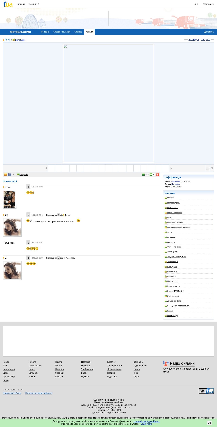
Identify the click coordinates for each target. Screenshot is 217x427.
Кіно (136, 373)
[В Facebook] (9, 174)
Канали (89, 32)
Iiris (7, 39)
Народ (32, 369)
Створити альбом (61, 32)
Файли (32, 376)
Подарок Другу (173, 203)
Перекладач (9, 369)
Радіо (5, 380)
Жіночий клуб (173, 296)
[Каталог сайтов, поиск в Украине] (206, 389)
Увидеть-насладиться (176, 257)
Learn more (146, 424)
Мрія (169, 217)
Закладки (138, 362)
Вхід (196, 4)
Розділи (33, 4)
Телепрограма (114, 365)
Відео (5, 373)
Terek (7, 187)
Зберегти (24, 175)
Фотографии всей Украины (178, 227)
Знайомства (87, 369)
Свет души (172, 266)
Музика (85, 376)
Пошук (58, 362)
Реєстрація (208, 4)
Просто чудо (172, 316)
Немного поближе (174, 212)
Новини (111, 373)
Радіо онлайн (182, 363)
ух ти (169, 232)
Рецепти (59, 376)
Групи (136, 376)
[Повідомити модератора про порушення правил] (157, 174)
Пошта (6, 362)
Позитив (170, 198)
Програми (86, 362)
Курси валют (140, 365)
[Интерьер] (108, 103)
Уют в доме (172, 252)
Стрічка (78, 32)
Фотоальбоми (114, 369)
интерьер (20, 40)
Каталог (111, 362)
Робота (32, 362)
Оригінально (172, 208)
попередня (194, 39)
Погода (58, 365)
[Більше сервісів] (13, 174)
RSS (5, 365)
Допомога (209, 32)
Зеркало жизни (173, 286)
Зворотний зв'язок (12, 393)
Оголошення (35, 365)
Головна (21, 4)
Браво (170, 311)
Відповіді (112, 376)
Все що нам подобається (178, 306)
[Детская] (122, 168)
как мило (171, 242)
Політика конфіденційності (38, 393)
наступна (205, 39)
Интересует (172, 281)
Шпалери (33, 373)
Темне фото (172, 262)
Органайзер (9, 376)
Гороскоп (85, 365)
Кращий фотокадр (175, 222)
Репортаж (171, 276)
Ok (209, 423)
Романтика (172, 271)
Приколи (59, 369)
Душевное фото (174, 301)
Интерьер (175, 184)
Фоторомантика (174, 247)
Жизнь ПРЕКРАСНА (175, 291)
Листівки (59, 373)
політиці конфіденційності (147, 421)
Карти (84, 373)
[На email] (5, 174)
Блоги (137, 369)
